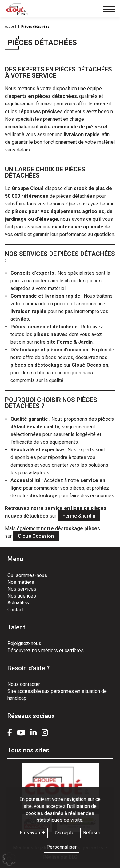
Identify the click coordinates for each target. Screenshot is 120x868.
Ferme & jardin (78, 516)
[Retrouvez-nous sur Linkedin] (33, 732)
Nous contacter (23, 684)
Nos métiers (20, 582)
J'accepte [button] (64, 832)
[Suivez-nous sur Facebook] (9, 732)
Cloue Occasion (36, 536)
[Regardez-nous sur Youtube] (21, 732)
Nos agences (21, 596)
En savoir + (32, 832)
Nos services (21, 589)
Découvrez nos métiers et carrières (45, 650)
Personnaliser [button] (61, 847)
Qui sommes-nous (27, 575)
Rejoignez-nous (24, 643)
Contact (15, 610)
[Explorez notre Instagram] (45, 732)
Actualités (18, 603)
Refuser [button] (91, 832)
